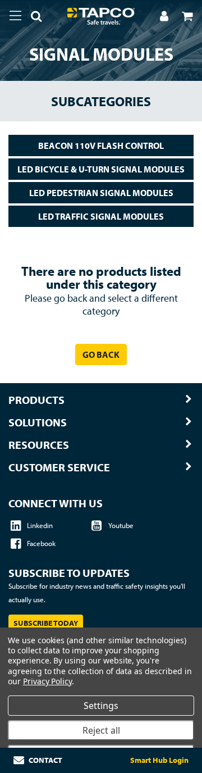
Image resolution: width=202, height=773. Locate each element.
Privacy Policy (47, 681)
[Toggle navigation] (15, 15)
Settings (101, 705)
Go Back (101, 354)
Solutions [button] (37, 422)
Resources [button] (38, 445)
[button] (32, 18)
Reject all (101, 730)
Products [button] (36, 400)
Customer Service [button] (59, 467)
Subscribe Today (45, 623)
